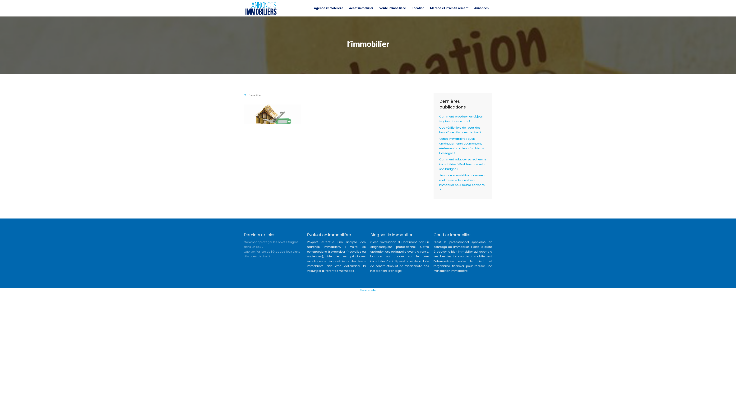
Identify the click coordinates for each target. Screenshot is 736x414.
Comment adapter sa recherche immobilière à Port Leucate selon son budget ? (462, 164)
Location (418, 8)
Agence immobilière (328, 8)
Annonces (481, 8)
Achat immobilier (361, 8)
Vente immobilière (392, 8)
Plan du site (368, 290)
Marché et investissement (449, 8)
